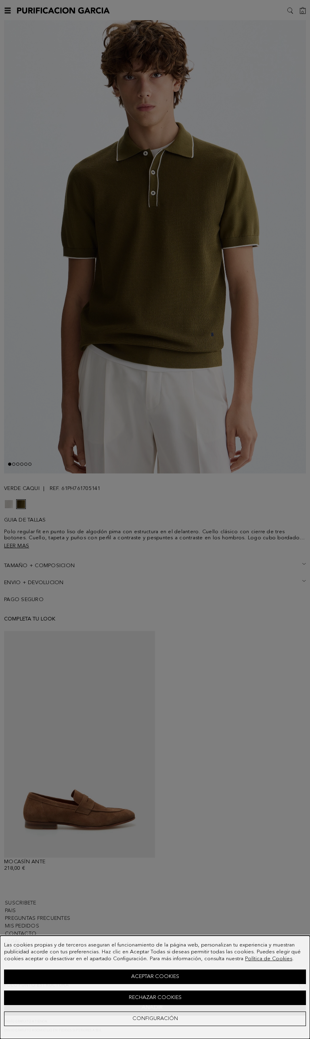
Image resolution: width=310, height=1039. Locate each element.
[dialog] (155, 987)
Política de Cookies (268, 958)
